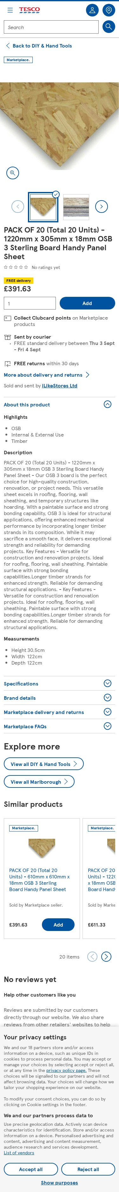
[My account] (92, 10)
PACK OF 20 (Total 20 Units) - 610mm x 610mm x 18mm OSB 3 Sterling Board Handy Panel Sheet (39, 879)
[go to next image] (101, 206)
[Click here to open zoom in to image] (12, 173)
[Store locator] (108, 10)
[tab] (43, 207)
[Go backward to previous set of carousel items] (92, 957)
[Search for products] (108, 26)
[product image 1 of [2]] (59, 126)
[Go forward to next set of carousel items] (106, 957)
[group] (42, 879)
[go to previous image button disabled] (17, 206)
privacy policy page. (66, 1070)
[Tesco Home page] (30, 10)
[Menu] (10, 10)
